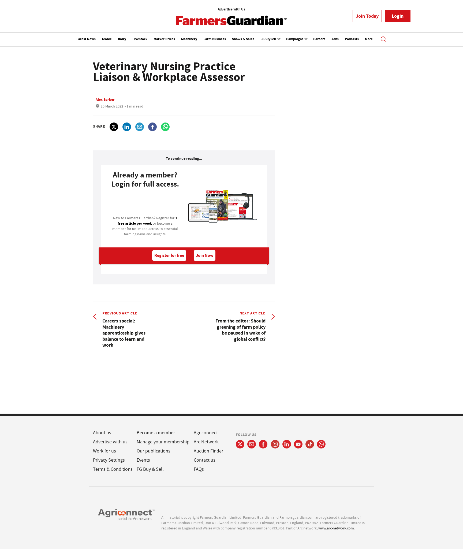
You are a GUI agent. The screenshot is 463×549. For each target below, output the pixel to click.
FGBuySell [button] (268, 39)
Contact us (204, 460)
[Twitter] (240, 444)
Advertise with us (110, 442)
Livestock (139, 39)
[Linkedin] (286, 444)
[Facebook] (263, 444)
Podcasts (352, 39)
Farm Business (214, 39)
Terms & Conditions (113, 469)
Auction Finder (208, 451)
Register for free (169, 255)
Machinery (189, 39)
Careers (319, 39)
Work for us (104, 451)
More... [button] (370, 39)
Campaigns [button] (295, 39)
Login (398, 16)
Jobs (335, 39)
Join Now (204, 255)
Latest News (86, 39)
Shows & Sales (243, 39)
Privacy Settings (109, 460)
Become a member (156, 433)
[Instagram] (275, 444)
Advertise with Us (231, 9)
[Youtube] (298, 444)
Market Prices (164, 39)
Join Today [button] (367, 16)
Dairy (122, 39)
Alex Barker (105, 99)
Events (143, 460)
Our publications (153, 451)
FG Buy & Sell (150, 469)
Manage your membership (163, 442)
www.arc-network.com (336, 528)
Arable (107, 39)
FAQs (199, 469)
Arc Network (206, 442)
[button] (383, 40)
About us (102, 433)
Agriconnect (206, 433)
